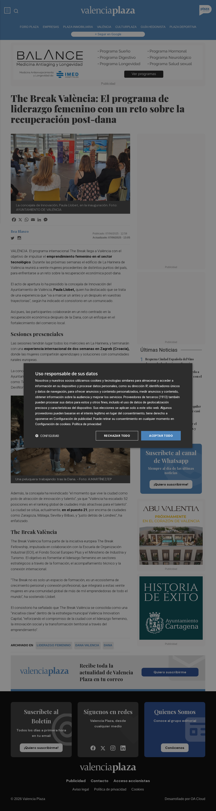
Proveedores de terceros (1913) (145, 397)
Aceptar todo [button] (161, 436)
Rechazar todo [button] (117, 436)
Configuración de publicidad (73, 418)
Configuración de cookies (53, 424)
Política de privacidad (86, 424)
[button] (47, 435)
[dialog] (108, 405)
